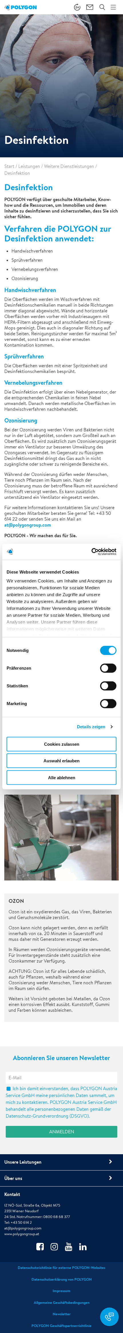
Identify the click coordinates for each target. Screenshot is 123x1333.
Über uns (13, 1178)
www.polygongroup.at (21, 1233)
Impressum (61, 1290)
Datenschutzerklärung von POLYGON (61, 1279)
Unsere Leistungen (22, 1162)
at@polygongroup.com (27, 525)
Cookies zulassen (61, 743)
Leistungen (29, 166)
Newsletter (62, 1314)
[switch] (108, 672)
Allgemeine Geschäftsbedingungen (62, 1302)
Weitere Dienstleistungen (69, 166)
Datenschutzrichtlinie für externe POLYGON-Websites (61, 1267)
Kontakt (12, 1194)
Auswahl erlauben (61, 760)
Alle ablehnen (61, 777)
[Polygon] (20, 7)
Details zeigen (91, 726)
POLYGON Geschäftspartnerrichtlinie (61, 1325)
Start (9, 166)
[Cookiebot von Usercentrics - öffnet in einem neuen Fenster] (91, 552)
